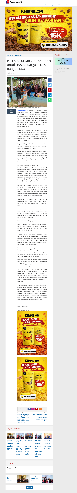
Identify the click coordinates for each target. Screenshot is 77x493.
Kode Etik (57, 69)
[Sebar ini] (50, 80)
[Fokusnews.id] (14, 1)
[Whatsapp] (50, 100)
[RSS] (40, 409)
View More (29, 487)
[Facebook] (29, 409)
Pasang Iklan (57, 72)
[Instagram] (33, 409)
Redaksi (68, 67)
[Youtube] (36, 409)
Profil (56, 68)
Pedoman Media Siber (60, 71)
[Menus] (70, 1)
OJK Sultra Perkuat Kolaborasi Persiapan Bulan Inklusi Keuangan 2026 (10, 445)
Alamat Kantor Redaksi (64, 68)
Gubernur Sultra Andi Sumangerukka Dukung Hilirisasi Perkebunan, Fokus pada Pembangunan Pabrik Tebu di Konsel (23, 417)
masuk (15, 470)
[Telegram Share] (50, 95)
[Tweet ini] (50, 85)
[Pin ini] (50, 90)
